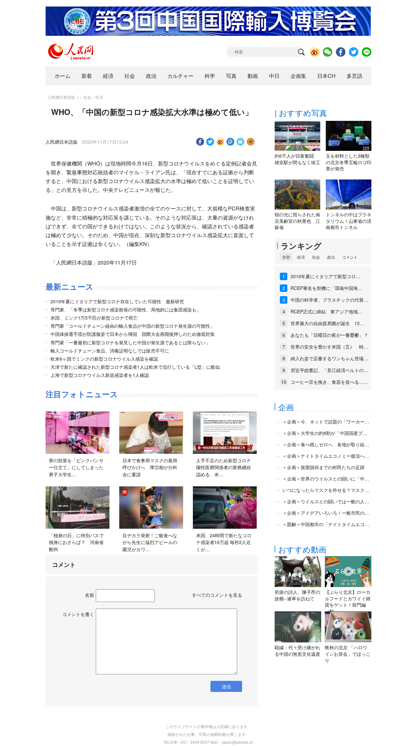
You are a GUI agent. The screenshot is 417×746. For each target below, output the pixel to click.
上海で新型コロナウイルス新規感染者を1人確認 (99, 375)
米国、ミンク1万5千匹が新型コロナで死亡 (94, 317)
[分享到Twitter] (210, 142)
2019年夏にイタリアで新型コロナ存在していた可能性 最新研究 (117, 301)
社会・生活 (93, 97)
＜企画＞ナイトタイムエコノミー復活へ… (325, 455)
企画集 (298, 75)
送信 (226, 686)
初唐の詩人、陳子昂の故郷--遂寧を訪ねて (297, 595)
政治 (151, 75)
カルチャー (180, 75)
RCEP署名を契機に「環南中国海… (326, 288)
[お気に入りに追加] (251, 142)
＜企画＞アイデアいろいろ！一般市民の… (325, 512)
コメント (350, 257)
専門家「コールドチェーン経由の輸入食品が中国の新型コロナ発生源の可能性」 (132, 326)
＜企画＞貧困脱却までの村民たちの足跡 (323, 467)
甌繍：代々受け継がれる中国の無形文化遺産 (297, 650)
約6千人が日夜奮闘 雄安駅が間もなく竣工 (297, 158)
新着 (86, 75)
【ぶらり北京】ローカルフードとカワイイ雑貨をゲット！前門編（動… (347, 601)
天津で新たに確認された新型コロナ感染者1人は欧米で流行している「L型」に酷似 (135, 367)
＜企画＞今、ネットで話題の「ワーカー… (325, 421)
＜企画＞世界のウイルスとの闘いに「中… (325, 478)
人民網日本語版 (61, 97)
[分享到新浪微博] (220, 142)
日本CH (326, 75)
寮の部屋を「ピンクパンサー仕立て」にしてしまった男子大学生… (76, 467)
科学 (210, 75)
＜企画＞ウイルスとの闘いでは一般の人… (325, 501)
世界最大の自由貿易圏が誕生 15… (327, 323)
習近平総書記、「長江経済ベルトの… (329, 370)
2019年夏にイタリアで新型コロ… (325, 276)
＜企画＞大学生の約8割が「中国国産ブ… (324, 433)
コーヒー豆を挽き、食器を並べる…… (329, 382)
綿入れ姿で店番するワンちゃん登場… (329, 358)
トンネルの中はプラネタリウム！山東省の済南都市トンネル (348, 220)
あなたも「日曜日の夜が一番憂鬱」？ (329, 335)
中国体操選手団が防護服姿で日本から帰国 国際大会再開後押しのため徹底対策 (132, 334)
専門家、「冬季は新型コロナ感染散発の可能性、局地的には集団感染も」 (125, 309)
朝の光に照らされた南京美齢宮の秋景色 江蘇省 (297, 220)
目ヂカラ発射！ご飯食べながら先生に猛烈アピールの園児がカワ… (149, 542)
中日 (274, 75)
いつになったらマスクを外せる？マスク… (325, 490)
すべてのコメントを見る (217, 595)
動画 (253, 75)
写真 (231, 75)
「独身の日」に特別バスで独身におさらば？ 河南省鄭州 (76, 542)
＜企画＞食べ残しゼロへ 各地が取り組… (325, 444)
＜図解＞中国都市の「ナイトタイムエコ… (325, 524)
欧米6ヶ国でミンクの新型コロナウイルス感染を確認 (104, 358)
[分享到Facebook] (200, 142)
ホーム (62, 75)
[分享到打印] (241, 142)
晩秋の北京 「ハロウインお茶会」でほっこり (347, 653)
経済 (108, 75)
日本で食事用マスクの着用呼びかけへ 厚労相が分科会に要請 (149, 467)
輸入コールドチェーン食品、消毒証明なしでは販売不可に (109, 350)
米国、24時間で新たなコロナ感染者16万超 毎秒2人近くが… (224, 542)
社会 (129, 75)
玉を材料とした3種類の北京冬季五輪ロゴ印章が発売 (348, 162)
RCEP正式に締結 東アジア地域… (326, 311)
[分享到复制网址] (230, 142)
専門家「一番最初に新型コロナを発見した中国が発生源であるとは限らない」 (130, 342)
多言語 (354, 75)
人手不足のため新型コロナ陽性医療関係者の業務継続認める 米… (223, 467)
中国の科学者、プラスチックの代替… (329, 299)
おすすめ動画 (302, 549)
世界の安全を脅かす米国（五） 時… (329, 346)
